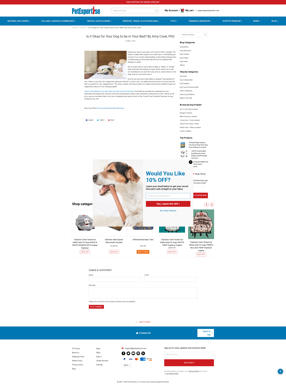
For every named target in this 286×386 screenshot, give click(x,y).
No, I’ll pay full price (168, 211)
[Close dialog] (191, 162)
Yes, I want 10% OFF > (168, 203)
